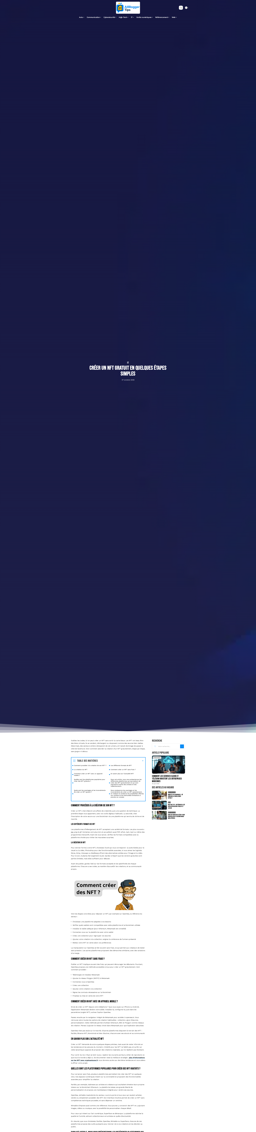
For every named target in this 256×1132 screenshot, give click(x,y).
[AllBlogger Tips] (128, 8)
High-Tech (157, 757)
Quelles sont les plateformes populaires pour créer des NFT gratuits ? (89, 780)
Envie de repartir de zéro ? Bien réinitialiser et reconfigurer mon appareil (176, 816)
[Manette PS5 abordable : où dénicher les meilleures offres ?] (159, 795)
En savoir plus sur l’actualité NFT (122, 773)
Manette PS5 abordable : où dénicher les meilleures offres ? (175, 796)
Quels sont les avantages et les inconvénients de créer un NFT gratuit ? (90, 791)
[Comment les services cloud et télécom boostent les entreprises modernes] (168, 765)
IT (128, 362)
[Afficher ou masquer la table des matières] (121, 761)
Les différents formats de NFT (121, 765)
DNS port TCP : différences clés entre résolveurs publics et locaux (176, 806)
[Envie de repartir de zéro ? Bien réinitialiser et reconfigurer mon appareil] (159, 815)
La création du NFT (80, 769)
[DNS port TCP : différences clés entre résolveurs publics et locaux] (159, 805)
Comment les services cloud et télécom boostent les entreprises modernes (167, 779)
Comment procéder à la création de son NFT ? (90, 765)
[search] (181, 8)
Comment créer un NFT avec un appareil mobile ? (88, 774)
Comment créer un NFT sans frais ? (123, 769)
